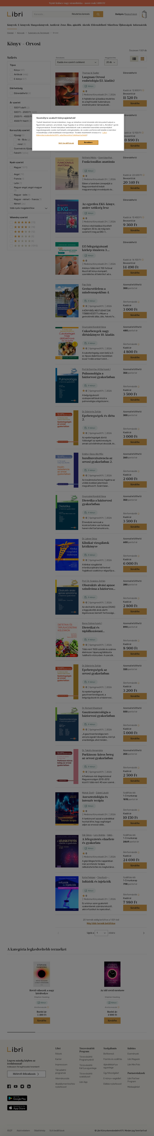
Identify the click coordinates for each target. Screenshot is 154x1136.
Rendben (88, 142)
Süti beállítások (66, 143)
